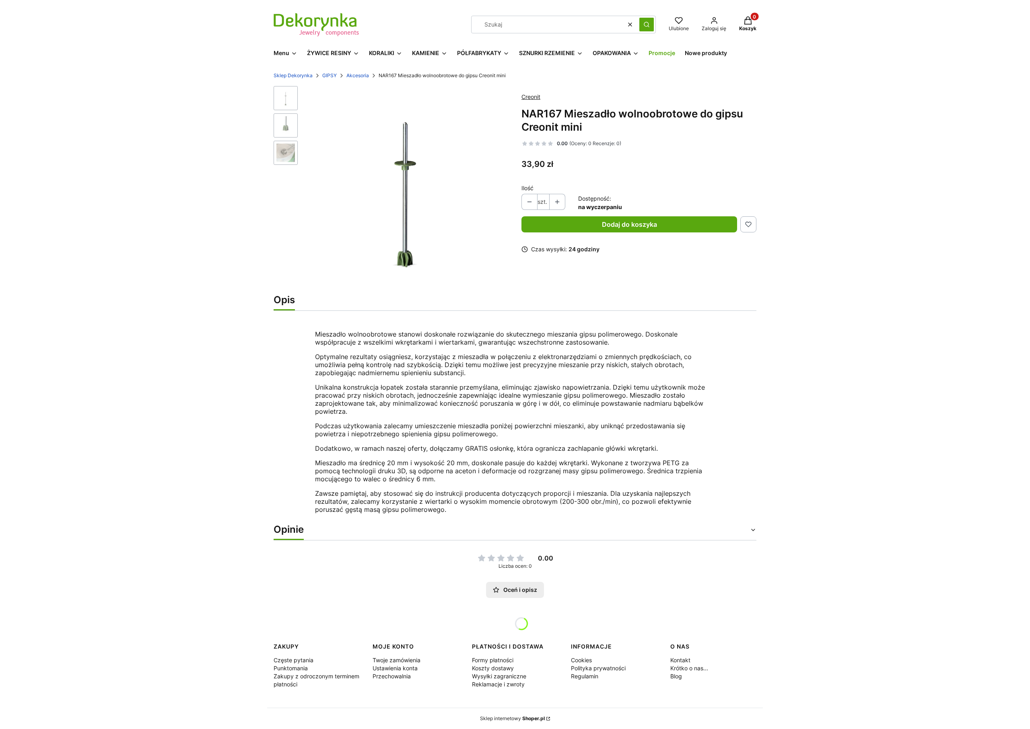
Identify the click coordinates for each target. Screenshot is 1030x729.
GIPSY (329, 75)
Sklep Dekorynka (293, 75)
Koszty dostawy (493, 668)
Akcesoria (357, 75)
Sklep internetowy (512, 718)
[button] (646, 24)
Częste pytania (293, 660)
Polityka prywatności (598, 668)
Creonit (530, 96)
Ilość (527, 188)
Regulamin (584, 676)
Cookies (581, 660)
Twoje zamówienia (396, 660)
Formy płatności (492, 660)
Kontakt (680, 660)
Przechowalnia (392, 676)
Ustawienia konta (395, 668)
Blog (676, 676)
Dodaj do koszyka (629, 224)
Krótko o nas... (689, 668)
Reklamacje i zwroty (498, 684)
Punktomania (291, 668)
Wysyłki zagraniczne (499, 676)
